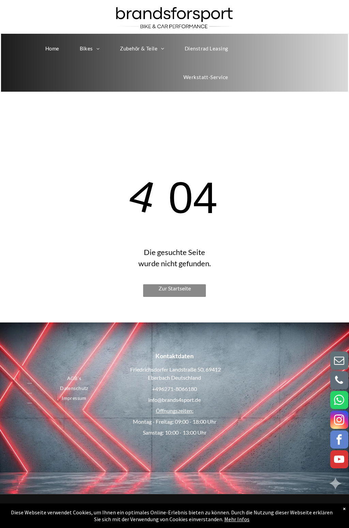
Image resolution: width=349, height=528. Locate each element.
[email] (339, 361)
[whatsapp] (339, 401)
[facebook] (339, 440)
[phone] (339, 381)
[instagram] (339, 421)
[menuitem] (52, 48)
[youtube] (339, 460)
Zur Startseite (174, 288)
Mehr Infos (236, 519)
